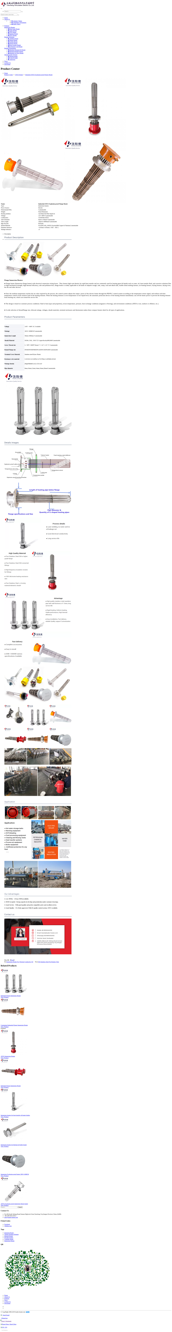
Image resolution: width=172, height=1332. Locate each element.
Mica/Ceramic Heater (14, 45)
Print (12, 960)
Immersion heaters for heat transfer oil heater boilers (15, 1115)
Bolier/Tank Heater (14, 29)
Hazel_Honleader (6, 1321)
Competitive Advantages (18, 22)
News (6, 61)
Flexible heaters (8, 1237)
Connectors (11, 59)
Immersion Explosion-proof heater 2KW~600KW (15, 1174)
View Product (5, 997)
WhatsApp (4, 1318)
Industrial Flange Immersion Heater (11, 995)
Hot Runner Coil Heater (15, 46)
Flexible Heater (12, 42)
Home (6, 17)
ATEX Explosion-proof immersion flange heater (14, 1204)
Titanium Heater (13, 34)
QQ (5, 1327)
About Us (7, 19)
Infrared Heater (12, 43)
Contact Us (7, 63)
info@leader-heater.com (11, 1217)
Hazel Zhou (12, 1324)
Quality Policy (16, 24)
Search (20, 1207)
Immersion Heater (9, 1241)
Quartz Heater (12, 30)
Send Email (5, 1315)
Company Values (16, 21)
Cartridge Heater (13, 38)
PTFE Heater (12, 32)
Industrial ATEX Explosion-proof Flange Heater (38, 75)
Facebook (7, 1224)
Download (7, 64)
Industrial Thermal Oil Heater (16, 50)
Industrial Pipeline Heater (15, 51)
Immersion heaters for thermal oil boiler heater (14, 1145)
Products (6, 26)
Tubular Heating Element (11, 1234)
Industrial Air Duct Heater (15, 53)
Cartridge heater (8, 1239)
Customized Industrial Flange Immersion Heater (14, 1025)
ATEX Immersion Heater (8, 1056)
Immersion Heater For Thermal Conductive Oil (20, 962)
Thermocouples (13, 56)
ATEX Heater (12, 35)
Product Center (8, 75)
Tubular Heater (12, 40)
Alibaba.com (8, 1226)
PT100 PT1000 (13, 58)
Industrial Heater (9, 1233)
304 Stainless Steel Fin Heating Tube (48, 962)
